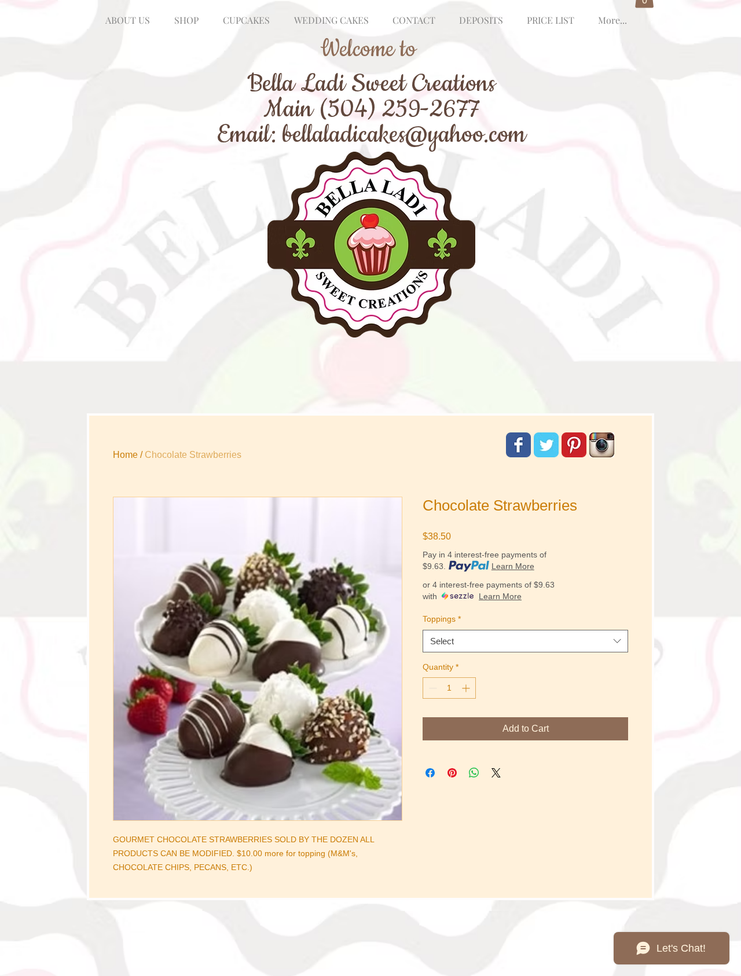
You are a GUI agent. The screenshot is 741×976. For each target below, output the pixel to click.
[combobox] (525, 641)
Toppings (442, 618)
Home (125, 455)
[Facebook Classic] (518, 444)
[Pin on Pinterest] (452, 773)
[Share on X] (496, 773)
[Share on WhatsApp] (474, 773)
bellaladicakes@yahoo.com (404, 135)
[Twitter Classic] (546, 444)
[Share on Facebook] (430, 773)
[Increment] (467, 688)
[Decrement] (431, 688)
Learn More (512, 566)
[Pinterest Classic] (574, 444)
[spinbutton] (449, 688)
